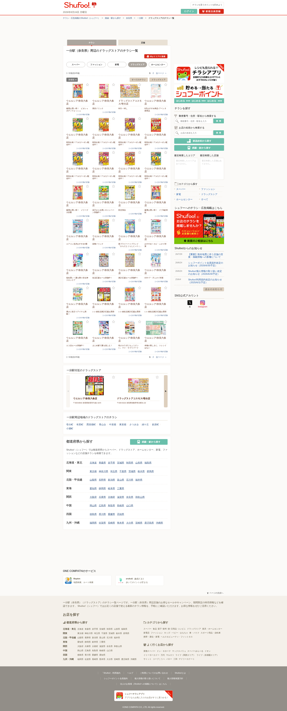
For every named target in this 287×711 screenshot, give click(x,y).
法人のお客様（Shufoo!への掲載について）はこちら (143, 684)
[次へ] (166, 391)
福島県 (147, 462)
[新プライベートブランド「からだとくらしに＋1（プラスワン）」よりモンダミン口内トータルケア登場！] (130, 226)
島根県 (120, 505)
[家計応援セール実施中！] (130, 260)
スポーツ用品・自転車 (211, 633)
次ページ (161, 73)
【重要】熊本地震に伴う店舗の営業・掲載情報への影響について (205, 255)
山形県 (138, 462)
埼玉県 (113, 471)
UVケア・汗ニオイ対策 (153, 278)
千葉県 (122, 471)
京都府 (111, 497)
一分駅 (140, 18)
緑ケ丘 (145, 424)
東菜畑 (122, 424)
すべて (204, 199)
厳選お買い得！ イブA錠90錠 (156, 211)
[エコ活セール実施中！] (78, 328)
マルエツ (170, 655)
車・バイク (194, 633)
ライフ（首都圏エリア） (208, 655)
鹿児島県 (149, 522)
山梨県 (93, 479)
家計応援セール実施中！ (128, 278)
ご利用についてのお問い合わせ (154, 673)
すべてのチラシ (139, 80)
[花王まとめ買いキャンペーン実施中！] (104, 192)
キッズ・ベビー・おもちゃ (176, 633)
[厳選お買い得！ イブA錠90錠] (156, 192)
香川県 (102, 514)
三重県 (120, 488)
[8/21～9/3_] (130, 91)
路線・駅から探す (113, 18)
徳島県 (93, 514)
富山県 (120, 479)
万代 (163, 655)
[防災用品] (130, 192)
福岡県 (93, 522)
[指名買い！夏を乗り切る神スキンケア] (78, 260)
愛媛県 (111, 514)
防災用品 (122, 210)
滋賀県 (120, 497)
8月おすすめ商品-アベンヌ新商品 (155, 109)
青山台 (102, 424)
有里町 (79, 424)
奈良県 (129, 18)
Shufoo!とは (180, 673)
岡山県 (93, 505)
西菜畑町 (91, 424)
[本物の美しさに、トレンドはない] (156, 328)
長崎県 (111, 522)
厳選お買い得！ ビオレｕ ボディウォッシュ (78, 109)
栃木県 (141, 471)
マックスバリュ (179, 651)
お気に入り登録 (87, 85)
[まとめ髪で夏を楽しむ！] (104, 328)
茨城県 (132, 471)
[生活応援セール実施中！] (104, 260)
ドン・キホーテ (164, 651)
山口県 (129, 505)
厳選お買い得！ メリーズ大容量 (77, 211)
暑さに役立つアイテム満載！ (76, 313)
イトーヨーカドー (151, 655)
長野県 (102, 479)
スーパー (76, 64)
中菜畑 (112, 424)
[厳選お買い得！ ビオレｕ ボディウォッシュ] (78, 91)
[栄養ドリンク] (104, 226)
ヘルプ (130, 673)
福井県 (138, 479)
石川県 (129, 479)
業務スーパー (149, 651)
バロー (169, 659)
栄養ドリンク (97, 244)
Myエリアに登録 (156, 56)
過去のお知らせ (213, 289)
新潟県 (111, 479)
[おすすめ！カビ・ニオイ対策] (156, 226)
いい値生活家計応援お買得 (103, 312)
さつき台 (134, 424)
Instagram (202, 304)
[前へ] (68, 391)
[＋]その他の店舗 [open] (83, 114)
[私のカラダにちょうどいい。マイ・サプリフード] (130, 328)
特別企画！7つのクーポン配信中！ (77, 143)
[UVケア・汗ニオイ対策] (156, 260)
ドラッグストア (158, 80)
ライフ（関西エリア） (185, 655)
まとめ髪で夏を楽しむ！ (102, 345)
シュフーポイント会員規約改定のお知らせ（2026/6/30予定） (205, 264)
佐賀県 (102, 522)
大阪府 (93, 497)
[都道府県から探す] (199, 141)
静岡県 (102, 488)
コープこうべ (159, 659)
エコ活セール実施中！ (75, 345)
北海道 (93, 462)
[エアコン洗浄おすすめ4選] (78, 226)
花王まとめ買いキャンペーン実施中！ (103, 211)
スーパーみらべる (195, 651)
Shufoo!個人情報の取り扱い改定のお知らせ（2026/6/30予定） (205, 272)
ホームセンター (158, 64)
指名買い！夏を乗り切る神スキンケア (77, 279)
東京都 (93, 471)
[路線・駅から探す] (149, 442)
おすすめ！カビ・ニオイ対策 (155, 245)
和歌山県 (140, 497)
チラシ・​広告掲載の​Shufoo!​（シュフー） (81, 18)
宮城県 (120, 462)
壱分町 (69, 424)
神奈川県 (103, 471)
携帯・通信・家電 (151, 637)
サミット (147, 659)
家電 (117, 64)
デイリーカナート (187, 659)
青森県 (102, 462)
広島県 (102, 505)
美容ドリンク (97, 108)
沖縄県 (159, 522)
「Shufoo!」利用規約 (110, 673)
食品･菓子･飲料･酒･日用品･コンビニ (169, 629)
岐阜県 (111, 488)
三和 (175, 659)
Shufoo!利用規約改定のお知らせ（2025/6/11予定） (205, 281)
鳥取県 (111, 505)
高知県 (120, 514)
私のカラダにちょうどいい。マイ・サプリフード (128, 346)
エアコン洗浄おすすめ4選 (76, 244)
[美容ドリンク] (104, 91)
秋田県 (129, 462)
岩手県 (111, 462)
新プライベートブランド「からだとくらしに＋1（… (129, 245)
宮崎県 (138, 522)
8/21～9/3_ (122, 108)
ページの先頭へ (215, 593)
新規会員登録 (211, 11)
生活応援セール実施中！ (102, 278)
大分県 (129, 522)
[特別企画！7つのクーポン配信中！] (78, 125)
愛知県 (93, 488)
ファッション (96, 64)
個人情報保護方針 (175, 678)
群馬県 (150, 471)
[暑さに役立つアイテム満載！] (78, 294)
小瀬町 (69, 428)
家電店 (146, 633)
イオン (208, 651)
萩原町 (155, 424)
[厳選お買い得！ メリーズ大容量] (78, 192)
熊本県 (120, 522)
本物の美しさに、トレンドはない (155, 346)
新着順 (70, 80)
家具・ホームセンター (212, 629)
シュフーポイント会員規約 (116, 678)
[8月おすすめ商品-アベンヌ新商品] (156, 91)
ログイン (189, 11)
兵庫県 (102, 497)
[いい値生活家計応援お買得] (104, 294)
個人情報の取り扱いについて (147, 678)
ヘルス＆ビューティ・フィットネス (177, 637)
